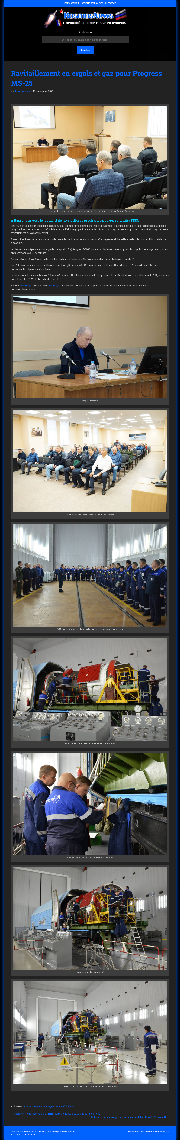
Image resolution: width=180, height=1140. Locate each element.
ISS (43, 1106)
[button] (85, 50)
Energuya (26, 285)
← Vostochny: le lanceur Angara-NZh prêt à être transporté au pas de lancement (55, 1113)
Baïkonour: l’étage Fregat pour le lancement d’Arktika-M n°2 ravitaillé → (130, 1117)
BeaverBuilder (44, 1132)
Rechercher (86, 32)
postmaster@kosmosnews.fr (155, 1132)
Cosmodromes (32, 1106)
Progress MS (53, 1106)
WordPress (28, 1132)
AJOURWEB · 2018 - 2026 (23, 1134)
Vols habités (67, 1106)
